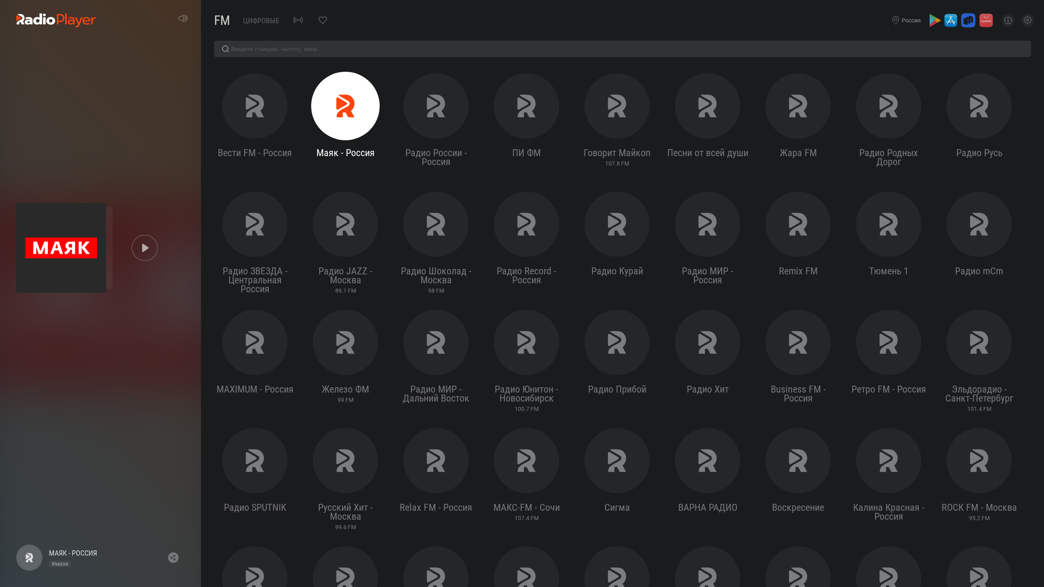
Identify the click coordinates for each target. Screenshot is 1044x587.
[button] (145, 248)
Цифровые (261, 20)
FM (222, 20)
